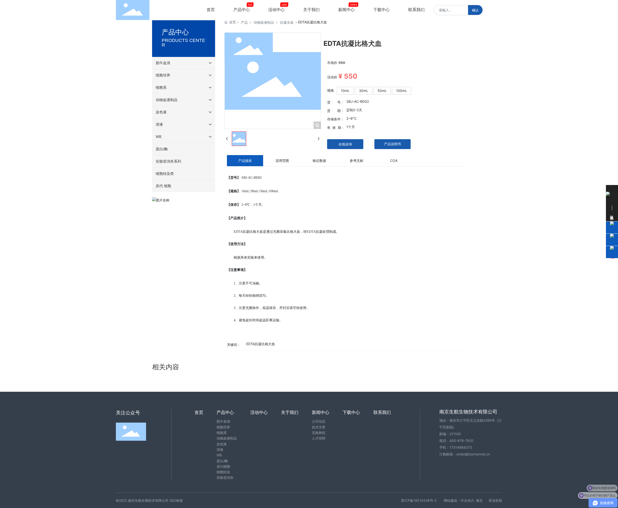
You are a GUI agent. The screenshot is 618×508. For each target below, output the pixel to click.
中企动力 (467, 500)
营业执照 (495, 500)
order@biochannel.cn (473, 454)
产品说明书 (392, 144)
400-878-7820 (461, 441)
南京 (479, 500)
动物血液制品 (264, 22)
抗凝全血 (287, 22)
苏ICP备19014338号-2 (418, 500)
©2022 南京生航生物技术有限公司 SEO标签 (149, 500)
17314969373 (460, 447)
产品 (244, 22)
